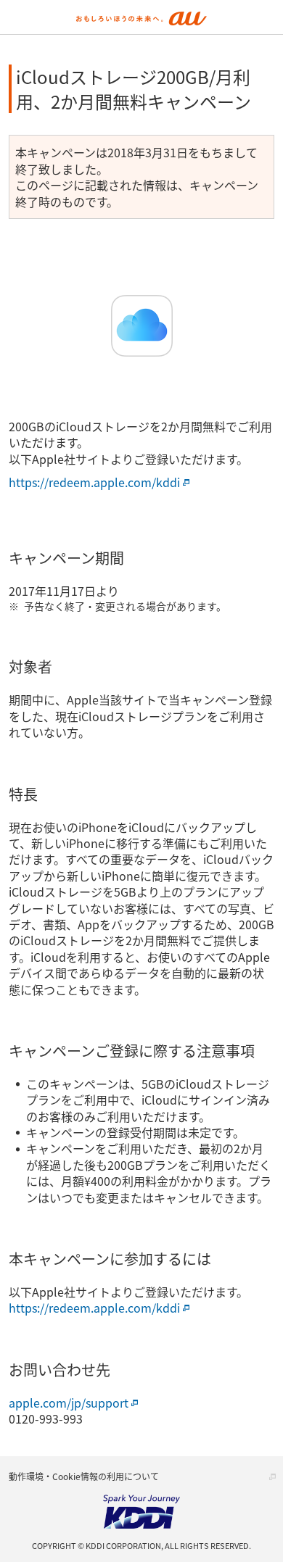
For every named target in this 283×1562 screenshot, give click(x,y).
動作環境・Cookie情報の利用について (84, 1476)
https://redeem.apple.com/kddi (94, 482)
